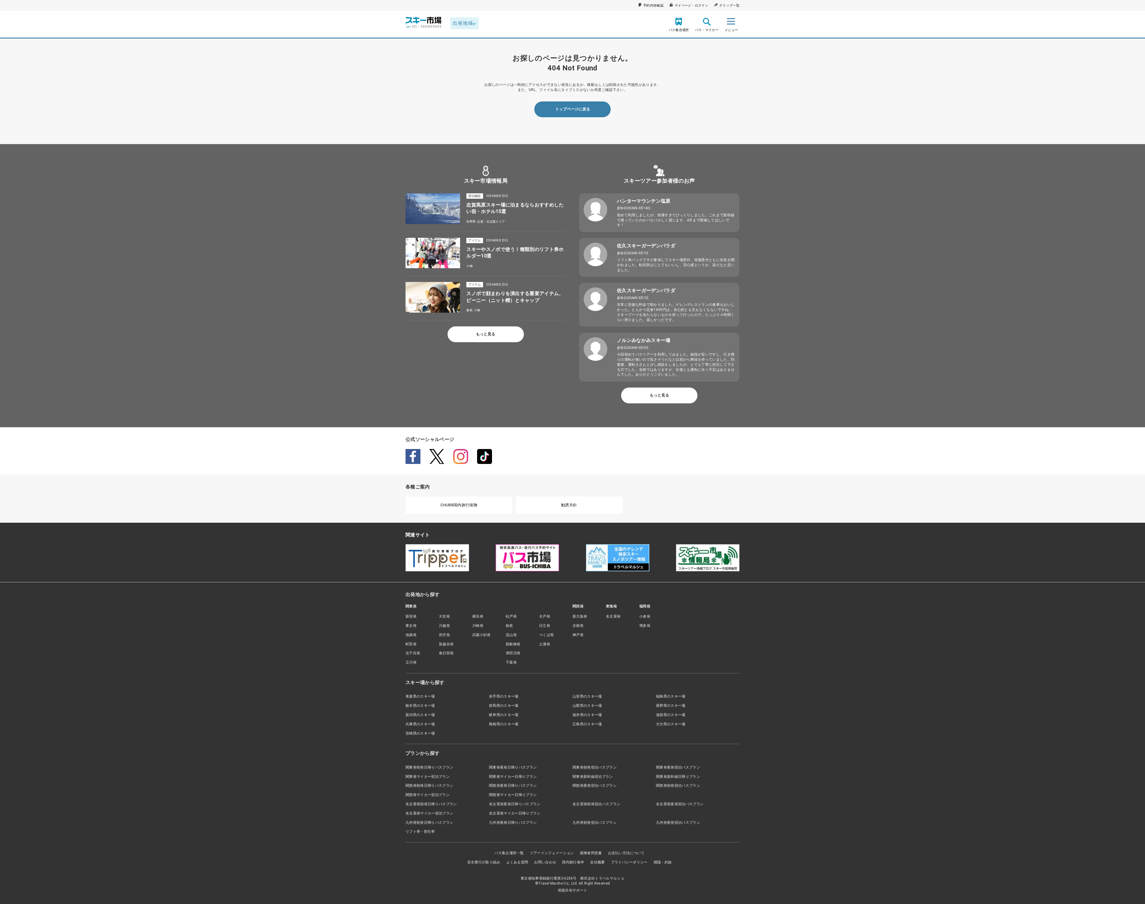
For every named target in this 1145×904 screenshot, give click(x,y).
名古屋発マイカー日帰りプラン (514, 813)
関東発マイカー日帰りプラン (513, 777)
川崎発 (477, 626)
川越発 (444, 626)
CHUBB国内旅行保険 (458, 505)
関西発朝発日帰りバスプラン (429, 785)
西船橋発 (513, 644)
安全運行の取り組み (483, 862)
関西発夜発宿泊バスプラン (594, 785)
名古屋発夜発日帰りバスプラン (514, 804)
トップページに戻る (572, 109)
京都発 (578, 626)
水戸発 (544, 616)
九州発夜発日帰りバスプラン (513, 822)
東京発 (411, 626)
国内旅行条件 (573, 862)
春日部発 (446, 653)
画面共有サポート (572, 890)
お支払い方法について (626, 853)
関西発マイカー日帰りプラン (513, 795)
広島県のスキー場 (587, 724)
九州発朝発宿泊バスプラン (594, 822)
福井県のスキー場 (587, 715)
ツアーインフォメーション (552, 853)
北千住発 (413, 653)
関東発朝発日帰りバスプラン (429, 767)
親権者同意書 (591, 853)
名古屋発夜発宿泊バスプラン (680, 804)
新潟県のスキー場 (420, 715)
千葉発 (511, 662)
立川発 (411, 662)
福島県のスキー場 (671, 696)
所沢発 (444, 635)
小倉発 (644, 616)
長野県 (471, 221)
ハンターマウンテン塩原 (644, 201)
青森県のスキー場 (420, 696)
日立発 (544, 626)
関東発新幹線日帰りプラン (678, 777)
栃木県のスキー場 (420, 706)
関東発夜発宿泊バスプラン (678, 767)
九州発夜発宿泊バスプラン (678, 822)
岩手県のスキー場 (504, 696)
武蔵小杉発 (481, 635)
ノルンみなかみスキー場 (644, 340)
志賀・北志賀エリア (491, 221)
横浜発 (477, 616)
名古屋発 (613, 616)
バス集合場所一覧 (509, 853)
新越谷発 (446, 644)
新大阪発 (579, 616)
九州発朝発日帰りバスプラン (429, 822)
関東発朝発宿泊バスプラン (594, 767)
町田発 (411, 644)
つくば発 (546, 635)
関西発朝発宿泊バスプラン (678, 785)
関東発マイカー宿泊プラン (428, 777)
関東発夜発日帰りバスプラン (513, 767)
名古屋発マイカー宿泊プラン (429, 813)
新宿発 (411, 616)
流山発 (511, 635)
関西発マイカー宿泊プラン (428, 795)
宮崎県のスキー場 (420, 733)
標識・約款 (663, 862)
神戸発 (578, 635)
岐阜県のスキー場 (504, 715)
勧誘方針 (569, 505)
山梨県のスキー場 (587, 706)
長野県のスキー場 (671, 706)
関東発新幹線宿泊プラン (592, 777)
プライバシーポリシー (629, 862)
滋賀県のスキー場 (671, 715)
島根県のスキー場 (504, 724)
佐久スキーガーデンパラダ (646, 246)
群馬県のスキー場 (504, 706)
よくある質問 (517, 862)
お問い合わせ (545, 862)
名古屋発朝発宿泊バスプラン (596, 804)
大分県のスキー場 (671, 724)
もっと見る (485, 334)
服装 (469, 310)
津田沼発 (513, 653)
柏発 (509, 626)
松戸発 (511, 616)
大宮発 (444, 616)
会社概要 (597, 862)
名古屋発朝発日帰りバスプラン (431, 804)
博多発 (644, 626)
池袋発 (411, 635)
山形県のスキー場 (587, 696)
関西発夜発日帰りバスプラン (513, 785)
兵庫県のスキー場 (420, 724)
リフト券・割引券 (420, 831)
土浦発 (544, 644)
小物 (469, 266)
